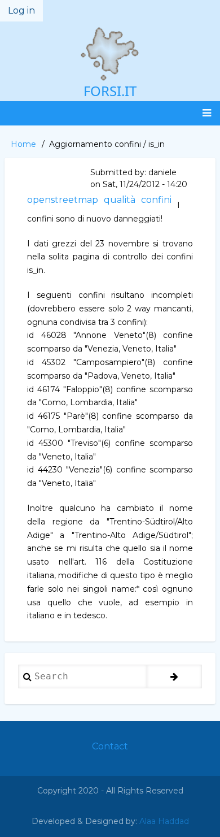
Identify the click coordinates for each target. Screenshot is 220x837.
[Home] (110, 54)
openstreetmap (62, 199)
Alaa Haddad (164, 821)
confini (156, 199)
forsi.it (110, 90)
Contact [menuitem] (110, 746)
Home (23, 144)
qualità (119, 199)
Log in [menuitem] (21, 10)
